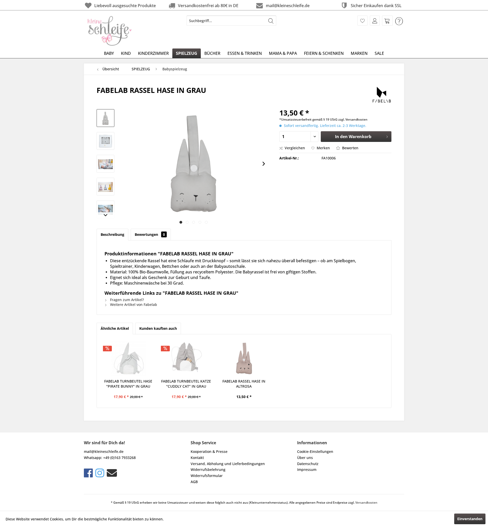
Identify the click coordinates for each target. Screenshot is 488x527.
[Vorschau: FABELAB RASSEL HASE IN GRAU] (105, 118)
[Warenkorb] (387, 20)
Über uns (305, 457)
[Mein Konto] (375, 20)
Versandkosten (366, 502)
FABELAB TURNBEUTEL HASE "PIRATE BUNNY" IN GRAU (128, 384)
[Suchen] (271, 20)
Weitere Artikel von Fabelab (133, 304)
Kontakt (197, 457)
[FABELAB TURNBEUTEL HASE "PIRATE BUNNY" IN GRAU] (128, 358)
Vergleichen (294, 147)
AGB (194, 481)
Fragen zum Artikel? (126, 299)
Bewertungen (150, 234)
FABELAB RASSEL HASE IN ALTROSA (243, 384)
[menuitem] (231, 20)
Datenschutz (307, 463)
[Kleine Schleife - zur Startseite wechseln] (109, 30)
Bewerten (349, 147)
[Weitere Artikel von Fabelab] (381, 95)
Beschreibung (112, 234)
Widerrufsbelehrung (208, 469)
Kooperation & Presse (209, 451)
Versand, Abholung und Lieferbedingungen (228, 463)
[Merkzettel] (362, 20)
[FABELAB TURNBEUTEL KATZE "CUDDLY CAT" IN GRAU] (186, 358)
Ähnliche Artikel (115, 328)
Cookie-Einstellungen (315, 451)
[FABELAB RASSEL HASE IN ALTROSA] (244, 358)
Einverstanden (469, 518)
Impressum (306, 469)
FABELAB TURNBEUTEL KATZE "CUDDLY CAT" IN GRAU (186, 384)
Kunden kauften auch (158, 328)
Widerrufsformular (207, 475)
